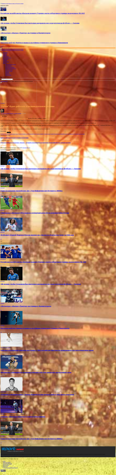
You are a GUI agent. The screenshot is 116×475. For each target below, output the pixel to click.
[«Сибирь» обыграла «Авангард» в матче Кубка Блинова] (11, 412)
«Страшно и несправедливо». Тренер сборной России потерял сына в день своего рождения (37, 395)
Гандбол (7, 72)
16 (1, 195)
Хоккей (5, 55)
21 (1, 420)
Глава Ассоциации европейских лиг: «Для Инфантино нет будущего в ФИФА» (31, 191)
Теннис (5, 60)
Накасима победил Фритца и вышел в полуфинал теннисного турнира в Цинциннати (34, 43)
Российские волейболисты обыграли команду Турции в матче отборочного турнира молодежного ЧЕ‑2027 (42, 13)
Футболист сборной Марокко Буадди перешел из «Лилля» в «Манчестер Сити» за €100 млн (37, 235)
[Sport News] (11, 3)
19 (1, 398)
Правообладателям (7, 463)
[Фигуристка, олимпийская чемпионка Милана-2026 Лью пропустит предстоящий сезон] (11, 368)
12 (1, 266)
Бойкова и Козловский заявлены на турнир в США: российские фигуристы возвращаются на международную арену (47, 350)
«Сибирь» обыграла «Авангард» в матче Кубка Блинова (22, 417)
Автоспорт (6, 62)
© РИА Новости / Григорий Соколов (8, 118)
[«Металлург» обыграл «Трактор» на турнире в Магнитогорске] (3, 30)
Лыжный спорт (9, 70)
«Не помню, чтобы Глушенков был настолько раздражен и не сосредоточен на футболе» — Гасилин (39, 23)
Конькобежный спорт (10, 68)
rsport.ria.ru (9, 131)
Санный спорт (8, 71)
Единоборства (7, 58)
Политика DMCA (7, 462)
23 (1, 354)
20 (1, 239)
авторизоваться (26, 147)
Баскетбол (6, 56)
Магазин (5, 52)
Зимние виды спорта (10, 64)
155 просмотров (4, 113)
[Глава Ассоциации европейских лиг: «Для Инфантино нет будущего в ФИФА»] (11, 186)
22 (1, 332)
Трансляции (8, 75)
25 (1, 217)
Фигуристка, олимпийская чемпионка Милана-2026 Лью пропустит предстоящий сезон (35, 372)
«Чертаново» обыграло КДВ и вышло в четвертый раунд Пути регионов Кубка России (34, 213)
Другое (5, 63)
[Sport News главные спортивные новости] (12, 452)
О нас (4, 461)
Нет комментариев (16, 113)
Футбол (5, 54)
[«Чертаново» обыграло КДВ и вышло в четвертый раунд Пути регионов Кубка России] (11, 208)
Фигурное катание (9, 67)
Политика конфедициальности (10, 467)
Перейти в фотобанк (23, 118)
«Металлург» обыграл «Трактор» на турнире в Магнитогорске (25, 33)
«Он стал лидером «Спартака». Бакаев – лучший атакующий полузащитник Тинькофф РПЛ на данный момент (35, 142)
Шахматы (7, 73)
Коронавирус (8, 66)
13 (1, 173)
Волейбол (5, 59)
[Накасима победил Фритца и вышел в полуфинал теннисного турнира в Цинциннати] (3, 40)
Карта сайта (6, 465)
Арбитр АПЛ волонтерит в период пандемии (14, 138)
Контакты (5, 466)
